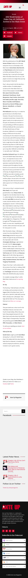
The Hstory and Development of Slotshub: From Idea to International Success (16, 469)
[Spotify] (13, 531)
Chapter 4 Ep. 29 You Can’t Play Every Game (16, 461)
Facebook (5, 384)
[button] (23, 5)
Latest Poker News (11, 457)
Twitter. (12, 384)
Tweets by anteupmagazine (10, 487)
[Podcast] (10, 531)
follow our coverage (15, 301)
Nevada (14, 14)
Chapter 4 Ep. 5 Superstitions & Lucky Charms (15, 477)
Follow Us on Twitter (12, 484)
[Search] (23, 411)
